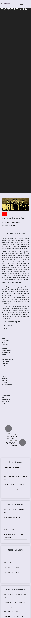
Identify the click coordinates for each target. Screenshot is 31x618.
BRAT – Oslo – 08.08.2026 (11, 611)
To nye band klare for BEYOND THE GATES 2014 (13, 436)
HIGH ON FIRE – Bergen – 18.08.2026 (14, 602)
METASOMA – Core (9, 529)
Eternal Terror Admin (11, 222)
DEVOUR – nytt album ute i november (15, 484)
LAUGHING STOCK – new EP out (13, 467)
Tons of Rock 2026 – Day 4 (11, 567)
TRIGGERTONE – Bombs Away (12, 517)
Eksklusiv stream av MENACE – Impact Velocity (11, 444)
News (4, 214)
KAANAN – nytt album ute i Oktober (14, 472)
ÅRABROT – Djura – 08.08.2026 (12, 607)
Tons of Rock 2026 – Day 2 (11, 577)
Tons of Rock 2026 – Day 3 (11, 572)
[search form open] (28, 4)
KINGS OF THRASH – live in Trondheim (15, 562)
